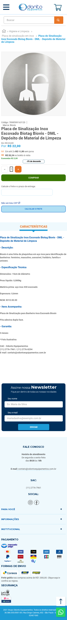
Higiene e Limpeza (19, 31)
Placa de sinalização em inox (18, 35)
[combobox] (33, 20)
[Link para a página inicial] (4, 31)
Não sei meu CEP (9, 203)
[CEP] (27, 190)
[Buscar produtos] (59, 20)
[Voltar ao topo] (60, 601)
